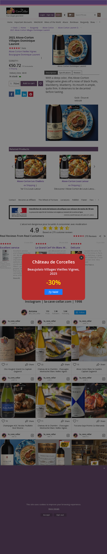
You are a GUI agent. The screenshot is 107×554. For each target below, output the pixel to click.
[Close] (81, 258)
